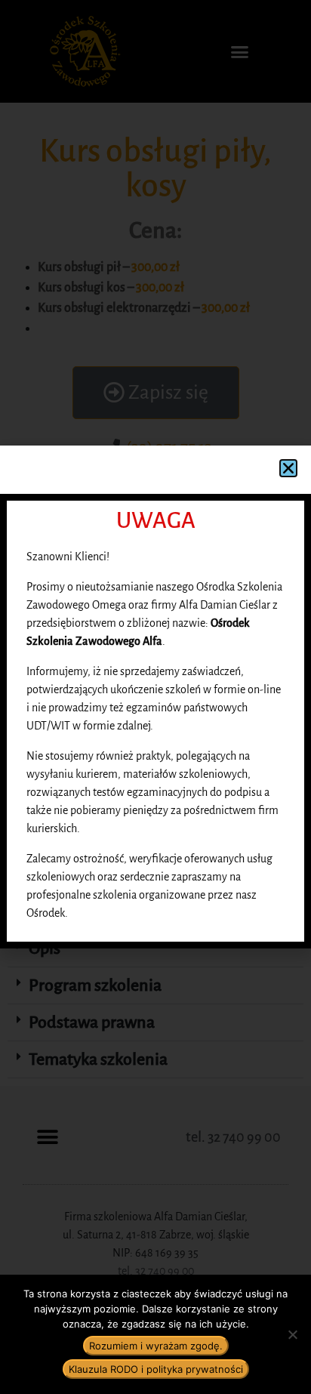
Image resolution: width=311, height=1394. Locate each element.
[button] (288, 468)
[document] (155, 697)
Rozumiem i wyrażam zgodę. (156, 1346)
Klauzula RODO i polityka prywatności (156, 1369)
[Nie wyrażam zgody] (292, 1334)
